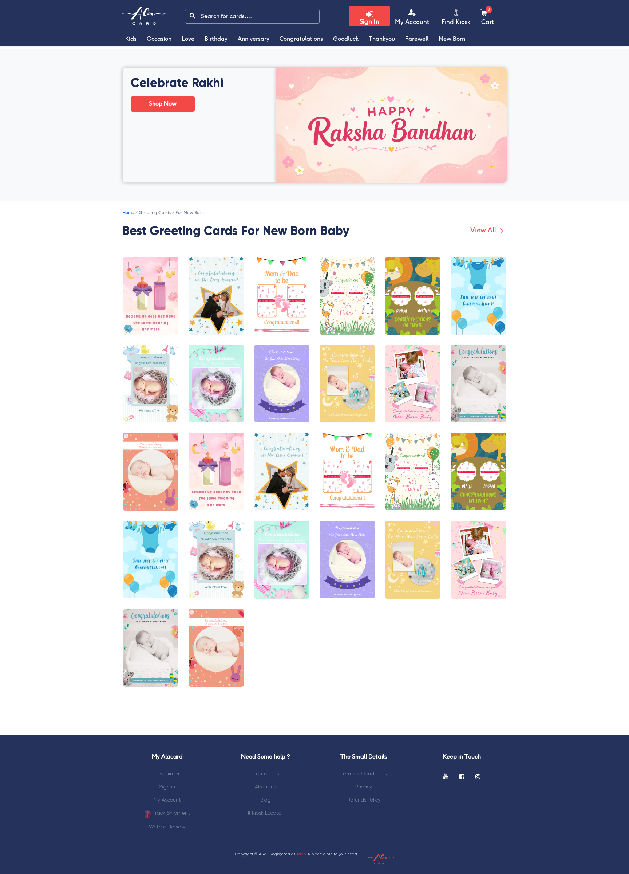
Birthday (216, 39)
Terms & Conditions (364, 773)
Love (188, 39)
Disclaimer (167, 773)
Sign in (167, 787)
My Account (167, 800)
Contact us (265, 773)
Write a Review (167, 827)
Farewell (416, 39)
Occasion (159, 39)
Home (128, 212)
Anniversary (253, 39)
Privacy (363, 787)
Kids (131, 39)
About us (265, 787)
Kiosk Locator (266, 813)
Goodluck (346, 39)
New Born (452, 39)
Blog (265, 800)
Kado (301, 854)
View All (484, 230)
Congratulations (301, 39)
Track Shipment (170, 813)
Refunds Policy (363, 800)
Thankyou (382, 39)
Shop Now (163, 104)
